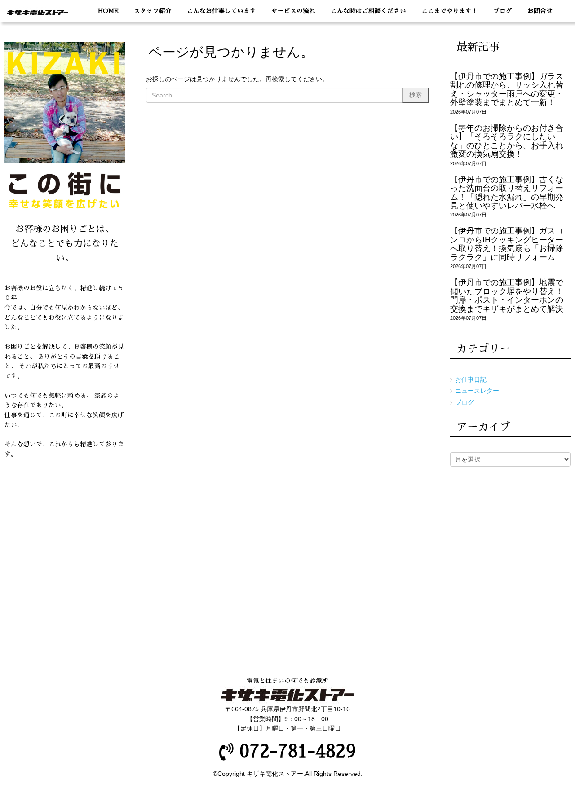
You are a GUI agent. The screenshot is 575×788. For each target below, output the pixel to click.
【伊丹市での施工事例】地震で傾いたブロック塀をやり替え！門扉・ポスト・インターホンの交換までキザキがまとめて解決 (506, 295)
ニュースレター (477, 390)
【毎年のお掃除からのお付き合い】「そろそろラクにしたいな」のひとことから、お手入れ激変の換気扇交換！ (506, 140)
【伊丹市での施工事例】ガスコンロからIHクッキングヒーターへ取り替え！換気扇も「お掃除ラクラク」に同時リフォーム (506, 243)
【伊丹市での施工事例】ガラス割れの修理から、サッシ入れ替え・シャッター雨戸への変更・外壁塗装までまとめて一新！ (506, 89)
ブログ (464, 402)
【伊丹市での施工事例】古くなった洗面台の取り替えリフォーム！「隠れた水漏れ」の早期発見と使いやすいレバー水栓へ (506, 192)
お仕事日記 (471, 379)
